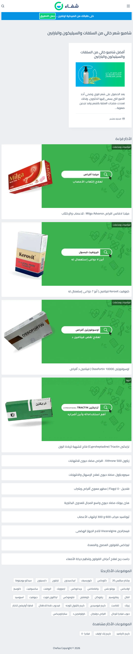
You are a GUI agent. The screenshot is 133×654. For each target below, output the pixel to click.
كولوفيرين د (79, 613)
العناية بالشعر (115, 119)
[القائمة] (128, 6)
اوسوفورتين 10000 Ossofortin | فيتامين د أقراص (99, 369)
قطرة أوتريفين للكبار (22, 605)
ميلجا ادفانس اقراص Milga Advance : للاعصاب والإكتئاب (95, 213)
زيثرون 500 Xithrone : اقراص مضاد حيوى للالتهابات (98, 460)
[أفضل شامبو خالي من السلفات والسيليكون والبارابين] (100, 74)
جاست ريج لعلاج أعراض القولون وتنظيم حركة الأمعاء (97, 559)
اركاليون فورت (50, 597)
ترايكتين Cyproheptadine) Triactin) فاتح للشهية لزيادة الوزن (93, 446)
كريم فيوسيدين (98, 605)
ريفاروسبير (114, 597)
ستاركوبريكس (60, 613)
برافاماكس (93, 588)
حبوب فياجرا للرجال (120, 613)
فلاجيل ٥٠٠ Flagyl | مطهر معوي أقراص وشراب (101, 488)
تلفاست (115, 605)
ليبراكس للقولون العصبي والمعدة (108, 545)
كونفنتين (84, 597)
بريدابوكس (76, 588)
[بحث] (2, 6)
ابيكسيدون (70, 580)
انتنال (127, 597)
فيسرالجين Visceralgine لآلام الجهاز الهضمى (102, 531)
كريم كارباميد (123, 633)
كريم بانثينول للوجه (75, 605)
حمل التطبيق (47, 15)
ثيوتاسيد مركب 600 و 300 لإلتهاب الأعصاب (103, 517)
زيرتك (127, 605)
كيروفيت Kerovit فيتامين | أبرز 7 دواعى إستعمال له (98, 291)
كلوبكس (102, 580)
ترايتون (55, 580)
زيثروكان (99, 597)
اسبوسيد (19, 597)
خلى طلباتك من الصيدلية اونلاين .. (67, 15)
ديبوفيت (33, 597)
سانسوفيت (32, 588)
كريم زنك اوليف (103, 633)
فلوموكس (68, 597)
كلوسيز (17, 588)
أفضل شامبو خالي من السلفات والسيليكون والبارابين (103, 54)
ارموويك (61, 588)
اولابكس (125, 588)
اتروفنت (47, 588)
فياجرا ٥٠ (85, 633)
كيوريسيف (86, 580)
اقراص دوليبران (98, 613)
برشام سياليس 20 (121, 580)
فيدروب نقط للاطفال (49, 605)
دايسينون (42, 580)
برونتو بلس (109, 588)
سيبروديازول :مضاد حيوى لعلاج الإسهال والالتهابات (99, 474)
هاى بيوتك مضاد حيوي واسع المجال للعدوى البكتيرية (96, 503)
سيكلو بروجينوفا (23, 580)
